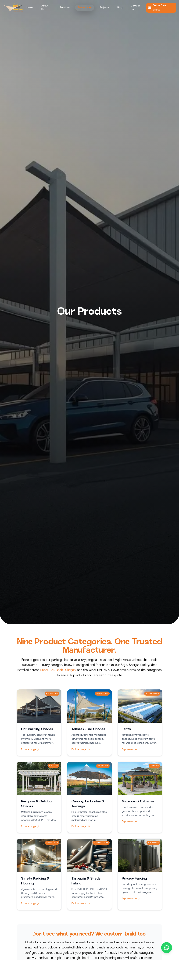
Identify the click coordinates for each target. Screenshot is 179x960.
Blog (119, 7)
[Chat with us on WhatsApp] (166, 947)
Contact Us (135, 8)
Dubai (44, 670)
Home (30, 7)
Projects (104, 7)
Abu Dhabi (56, 670)
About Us (44, 8)
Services (65, 7)
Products (83, 7)
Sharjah (70, 670)
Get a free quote (159, 7)
